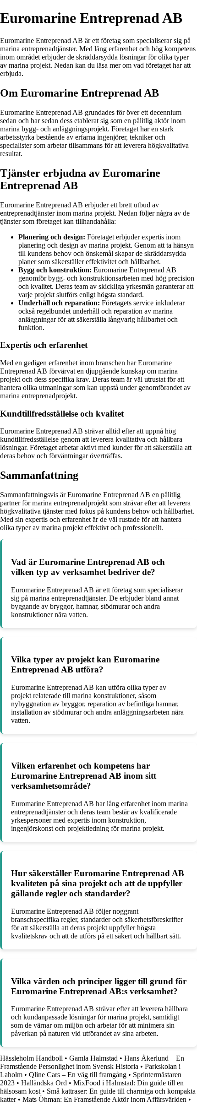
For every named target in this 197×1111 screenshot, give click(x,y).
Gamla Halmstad (93, 1058)
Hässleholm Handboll (31, 1058)
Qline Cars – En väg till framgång (77, 1074)
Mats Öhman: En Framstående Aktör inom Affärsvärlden (104, 1099)
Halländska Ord (44, 1083)
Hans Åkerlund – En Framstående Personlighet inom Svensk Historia (92, 1062)
